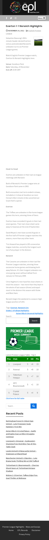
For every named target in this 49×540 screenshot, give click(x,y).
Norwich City (23, 307)
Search (8, 316)
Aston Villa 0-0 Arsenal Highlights (29, 313)
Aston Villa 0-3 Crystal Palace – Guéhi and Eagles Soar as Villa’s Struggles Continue (21, 434)
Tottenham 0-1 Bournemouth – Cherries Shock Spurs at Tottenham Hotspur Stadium (22, 468)
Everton (14, 307)
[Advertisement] (23, 499)
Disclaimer (36, 530)
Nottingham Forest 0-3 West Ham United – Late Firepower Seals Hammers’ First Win (19, 424)
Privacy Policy (24, 534)
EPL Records (22, 530)
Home (11, 530)
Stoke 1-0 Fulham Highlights (17, 310)
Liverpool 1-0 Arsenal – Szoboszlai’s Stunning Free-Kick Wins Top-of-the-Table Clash (21, 444)
